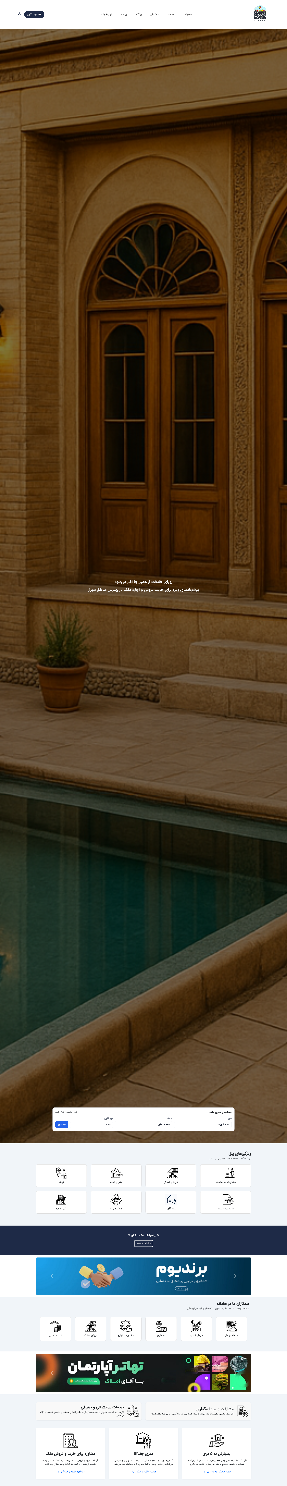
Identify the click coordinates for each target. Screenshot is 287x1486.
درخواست (187, 14)
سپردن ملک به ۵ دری (216, 1471)
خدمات (170, 14)
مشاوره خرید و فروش (70, 1471)
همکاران (154, 14)
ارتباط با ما (106, 14)
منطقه (169, 1118)
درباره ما (124, 14)
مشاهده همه (144, 1243)
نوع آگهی (108, 1118)
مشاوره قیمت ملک (143, 1471)
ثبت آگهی (34, 14)
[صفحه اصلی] (260, 14)
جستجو (61, 1124)
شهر (230, 1118)
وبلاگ (139, 14)
